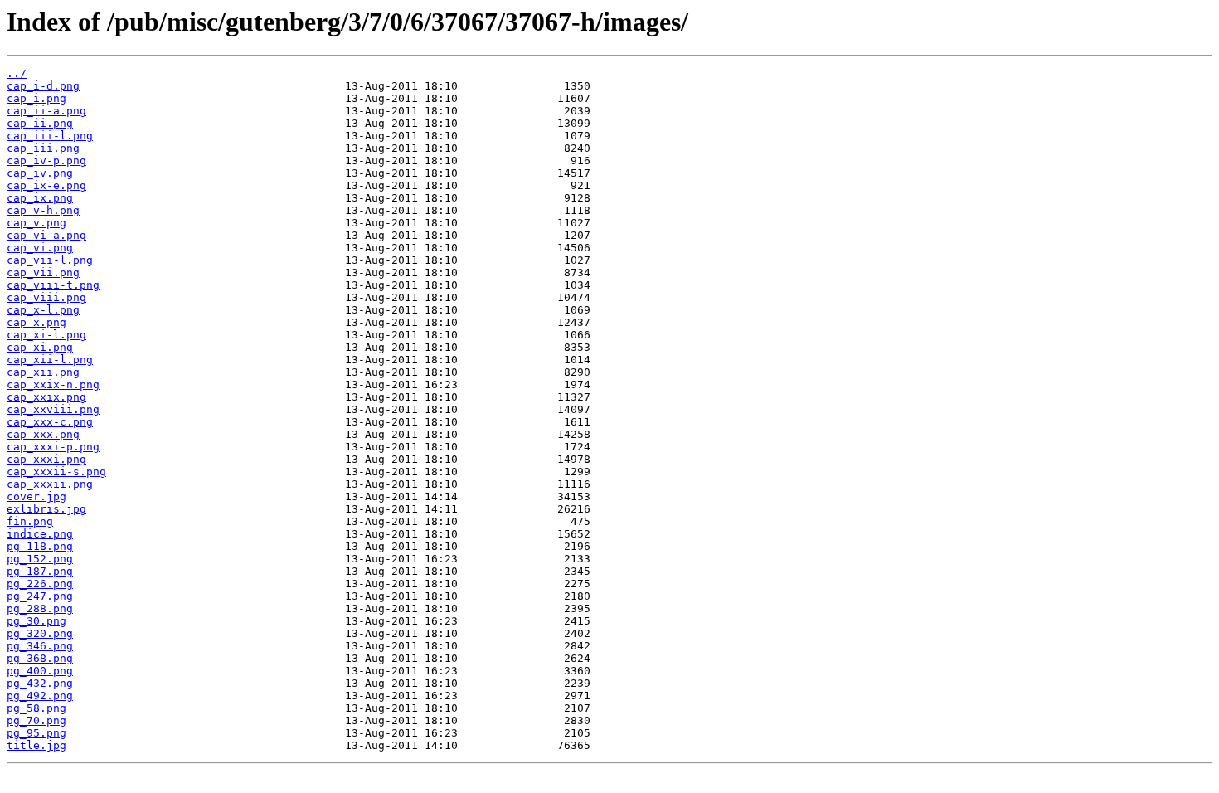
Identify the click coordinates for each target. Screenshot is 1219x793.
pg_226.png (40, 583)
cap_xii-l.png (50, 359)
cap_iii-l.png (50, 135)
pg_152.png (40, 558)
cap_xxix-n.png (53, 384)
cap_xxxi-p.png (53, 446)
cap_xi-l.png (46, 334)
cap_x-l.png (43, 310)
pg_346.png (40, 646)
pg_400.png (40, 670)
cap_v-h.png (43, 210)
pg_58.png (36, 708)
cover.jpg (36, 496)
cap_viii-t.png (53, 285)
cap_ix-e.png (46, 185)
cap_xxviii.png (53, 409)
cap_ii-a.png (46, 111)
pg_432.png (40, 683)
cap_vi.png (40, 247)
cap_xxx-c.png (50, 422)
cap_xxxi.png (46, 459)
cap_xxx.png (43, 434)
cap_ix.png (40, 198)
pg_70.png (36, 720)
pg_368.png (40, 658)
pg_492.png (40, 695)
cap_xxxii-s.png (56, 471)
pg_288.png (40, 608)
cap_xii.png (43, 372)
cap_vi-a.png (46, 235)
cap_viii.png (46, 297)
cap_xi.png (40, 347)
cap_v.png (36, 222)
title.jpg (36, 745)
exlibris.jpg (46, 509)
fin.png (30, 521)
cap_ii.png (40, 123)
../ (17, 73)
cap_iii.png (43, 148)
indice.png (40, 534)
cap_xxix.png (46, 397)
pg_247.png (40, 596)
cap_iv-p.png (46, 160)
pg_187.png (40, 571)
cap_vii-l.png (50, 260)
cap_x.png (36, 322)
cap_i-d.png (43, 86)
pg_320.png (40, 633)
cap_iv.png (40, 173)
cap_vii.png (43, 272)
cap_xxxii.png (50, 484)
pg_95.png (36, 733)
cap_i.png (36, 98)
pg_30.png (36, 621)
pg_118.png (40, 546)
